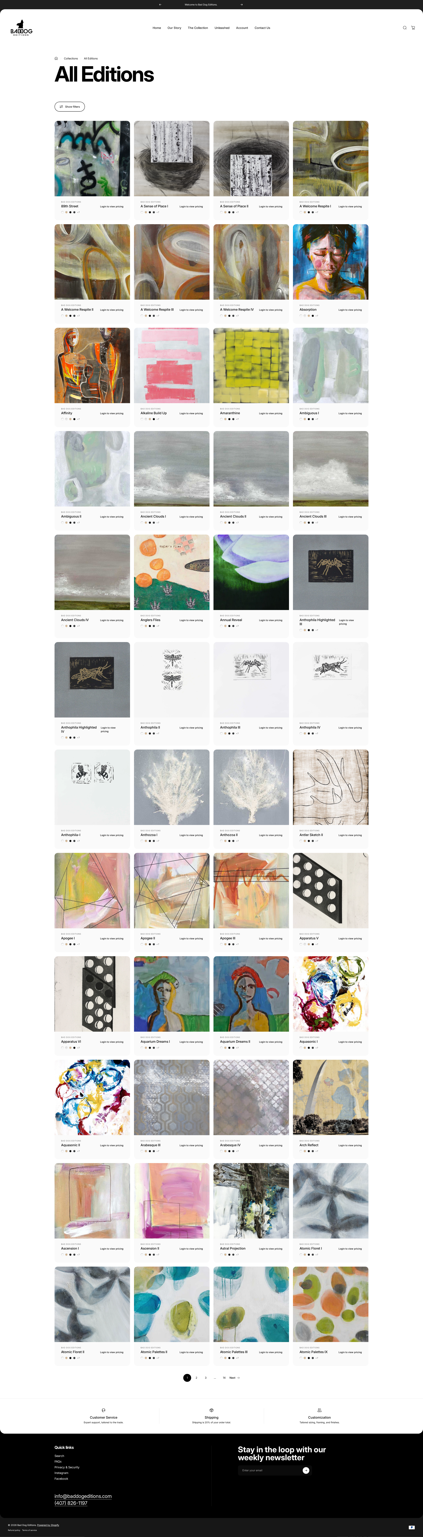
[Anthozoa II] (251, 787)
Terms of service (29, 1530)
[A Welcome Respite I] (330, 158)
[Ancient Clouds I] (172, 469)
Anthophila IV (310, 727)
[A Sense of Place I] (172, 158)
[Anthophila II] (172, 679)
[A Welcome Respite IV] (251, 262)
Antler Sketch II (311, 835)
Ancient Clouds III (313, 516)
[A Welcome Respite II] (92, 262)
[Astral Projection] (251, 1201)
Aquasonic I (309, 1042)
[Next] (241, 4)
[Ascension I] (92, 1201)
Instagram (61, 1473)
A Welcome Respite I (315, 206)
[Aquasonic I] (330, 994)
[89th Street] (92, 158)
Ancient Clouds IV (75, 620)
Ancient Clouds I (153, 516)
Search (59, 1456)
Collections (71, 58)
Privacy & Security (67, 1467)
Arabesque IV (230, 1145)
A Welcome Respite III (157, 310)
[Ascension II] (172, 1201)
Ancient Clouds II (233, 516)
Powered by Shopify (48, 1525)
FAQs (58, 1461)
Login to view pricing (111, 206)
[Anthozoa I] (172, 787)
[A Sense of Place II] (251, 158)
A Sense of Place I (154, 206)
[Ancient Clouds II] (251, 469)
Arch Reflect (309, 1145)
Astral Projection (233, 1248)
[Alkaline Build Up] (172, 365)
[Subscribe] (306, 1470)
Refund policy (14, 1530)
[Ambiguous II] (92, 469)
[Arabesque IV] (251, 1097)
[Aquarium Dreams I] (172, 994)
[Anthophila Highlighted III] (330, 572)
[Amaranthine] (251, 365)
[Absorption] (330, 262)
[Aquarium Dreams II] (251, 994)
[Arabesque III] (172, 1097)
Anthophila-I (70, 835)
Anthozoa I (149, 835)
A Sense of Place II (234, 206)
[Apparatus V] (330, 890)
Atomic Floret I (311, 1248)
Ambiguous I (309, 413)
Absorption (308, 310)
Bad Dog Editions (71, 202)
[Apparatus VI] (92, 994)
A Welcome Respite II (77, 310)
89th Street (69, 206)
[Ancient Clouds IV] (92, 572)
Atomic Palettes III (234, 1352)
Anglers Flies (150, 620)
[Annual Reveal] (251, 572)
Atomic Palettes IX (314, 1352)
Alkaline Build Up (154, 413)
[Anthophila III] (251, 679)
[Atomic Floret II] (92, 1304)
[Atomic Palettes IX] (330, 1304)
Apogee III (227, 938)
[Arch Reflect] (330, 1097)
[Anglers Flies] (172, 572)
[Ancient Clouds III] (330, 469)
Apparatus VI (71, 1042)
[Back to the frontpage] (56, 58)
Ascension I (70, 1248)
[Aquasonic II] (92, 1097)
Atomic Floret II (72, 1352)
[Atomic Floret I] (330, 1201)
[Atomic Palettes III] (251, 1304)
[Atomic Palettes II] (172, 1304)
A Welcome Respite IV (237, 310)
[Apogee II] (172, 890)
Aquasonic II (70, 1145)
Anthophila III (230, 727)
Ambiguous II (71, 516)
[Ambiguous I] (330, 365)
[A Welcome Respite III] (172, 262)
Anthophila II (150, 727)
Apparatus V (309, 938)
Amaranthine (230, 413)
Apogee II (148, 938)
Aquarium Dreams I (155, 1042)
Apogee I (68, 938)
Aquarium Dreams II (235, 1042)
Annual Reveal (231, 620)
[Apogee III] (251, 890)
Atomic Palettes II (154, 1352)
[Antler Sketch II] (330, 787)
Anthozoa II (229, 835)
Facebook (61, 1478)
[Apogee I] (92, 890)
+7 (78, 212)
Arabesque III (150, 1145)
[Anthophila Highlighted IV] (92, 679)
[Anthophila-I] (92, 787)
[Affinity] (92, 365)
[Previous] (160, 4)
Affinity (66, 413)
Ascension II (150, 1248)
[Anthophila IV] (330, 679)
